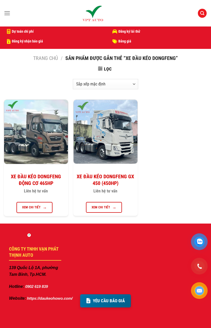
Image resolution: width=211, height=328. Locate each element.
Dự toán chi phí (23, 31)
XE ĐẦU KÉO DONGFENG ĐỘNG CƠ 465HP (36, 179)
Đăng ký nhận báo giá (27, 41)
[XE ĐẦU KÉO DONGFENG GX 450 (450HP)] (105, 132)
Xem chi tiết (31, 207)
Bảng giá (124, 41)
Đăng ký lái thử (129, 31)
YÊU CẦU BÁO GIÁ (109, 300)
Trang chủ (45, 58)
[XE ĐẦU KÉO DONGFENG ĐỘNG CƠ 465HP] (36, 132)
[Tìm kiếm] (202, 13)
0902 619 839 (36, 286)
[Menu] (7, 13)
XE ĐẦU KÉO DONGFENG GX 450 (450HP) (105, 179)
